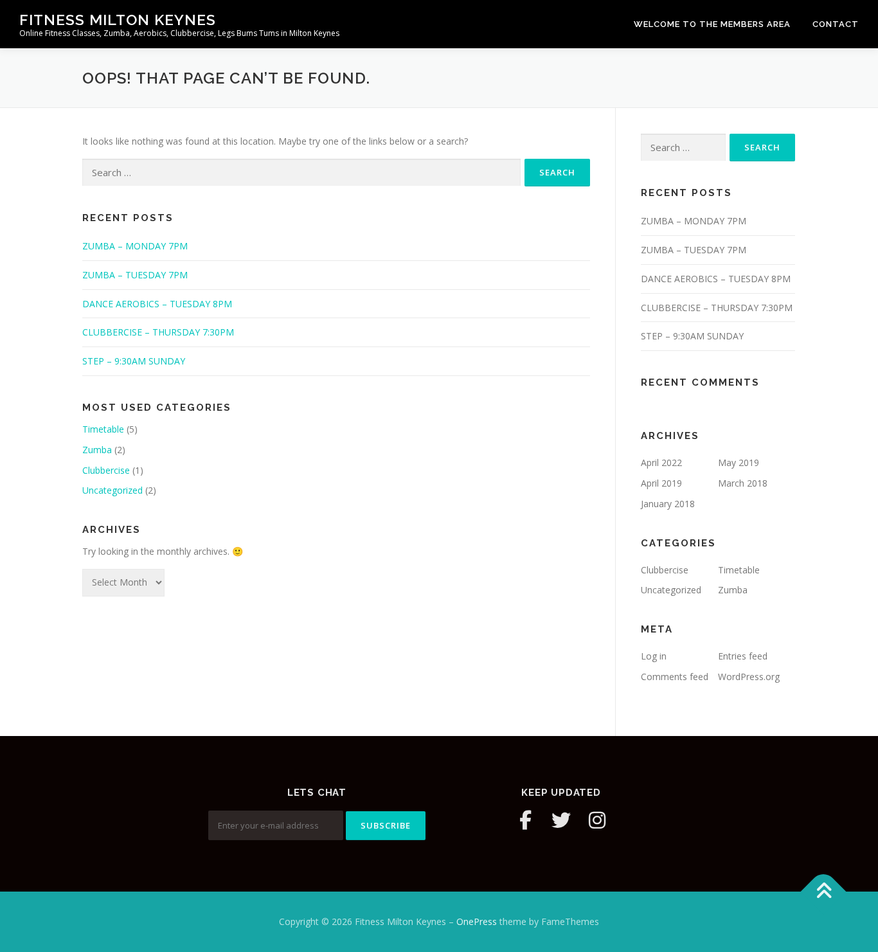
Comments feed (674, 676)
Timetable (103, 429)
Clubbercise (106, 470)
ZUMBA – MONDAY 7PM (135, 246)
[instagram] (597, 820)
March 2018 (742, 483)
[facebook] (525, 820)
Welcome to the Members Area (712, 24)
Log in (654, 656)
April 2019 (661, 483)
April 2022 (661, 462)
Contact (835, 24)
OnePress (476, 921)
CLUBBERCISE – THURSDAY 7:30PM (158, 332)
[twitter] (561, 820)
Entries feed (742, 656)
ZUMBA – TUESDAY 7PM (135, 275)
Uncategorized (112, 490)
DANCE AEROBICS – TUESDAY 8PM (157, 304)
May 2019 (738, 462)
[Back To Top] (824, 892)
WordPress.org (749, 676)
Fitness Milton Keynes (117, 19)
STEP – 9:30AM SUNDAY (133, 361)
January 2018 (668, 504)
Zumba (97, 450)
